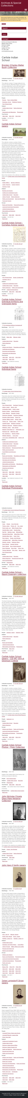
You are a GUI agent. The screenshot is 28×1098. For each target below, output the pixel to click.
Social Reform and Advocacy (9, 451)
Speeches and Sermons (7, 468)
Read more (4, 120)
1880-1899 (5, 116)
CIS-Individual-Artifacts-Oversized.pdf (13, 325)
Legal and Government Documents (10, 207)
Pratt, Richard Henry (7, 104)
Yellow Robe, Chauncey (17, 540)
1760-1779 (11, 967)
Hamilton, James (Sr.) (7, 938)
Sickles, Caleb (18, 419)
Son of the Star (14, 524)
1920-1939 (18, 116)
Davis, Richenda (6, 548)
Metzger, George (14, 934)
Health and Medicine (7, 1049)
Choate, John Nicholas (15, 538)
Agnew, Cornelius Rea (18, 277)
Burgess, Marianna (15, 182)
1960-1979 (11, 359)
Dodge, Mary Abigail (7, 936)
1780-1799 (18, 967)
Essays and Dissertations (8, 956)
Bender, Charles (6, 411)
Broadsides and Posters (19, 347)
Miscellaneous (19, 464)
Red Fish (4, 532)
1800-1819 (5, 969)
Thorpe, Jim (5, 421)
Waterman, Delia (14, 431)
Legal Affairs (20, 944)
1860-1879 (5, 215)
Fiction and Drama (21, 1063)
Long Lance (15, 435)
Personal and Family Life (17, 447)
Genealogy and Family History (9, 445)
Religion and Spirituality (7, 950)
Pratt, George (5, 538)
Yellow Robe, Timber (19, 534)
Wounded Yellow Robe (7, 534)
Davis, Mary (14, 548)
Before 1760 (5, 967)
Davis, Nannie (5, 546)
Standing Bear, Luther (7, 530)
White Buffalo (19, 532)
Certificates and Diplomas (8, 349)
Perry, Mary (15, 550)
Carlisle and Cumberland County (10, 192)
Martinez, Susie (11, 532)
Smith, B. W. (21, 437)
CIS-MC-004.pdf (19, 683)
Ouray (3, 524)
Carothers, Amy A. (6, 279)
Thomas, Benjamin (6, 550)
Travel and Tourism (6, 200)
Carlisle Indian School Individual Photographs (14, 510)
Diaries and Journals (7, 1061)
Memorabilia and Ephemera (8, 211)
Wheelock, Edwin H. (17, 425)
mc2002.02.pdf (18, 1005)
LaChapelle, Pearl (6, 540)
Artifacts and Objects (7, 347)
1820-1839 (11, 969)
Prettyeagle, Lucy (20, 429)
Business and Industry (7, 190)
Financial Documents (18, 205)
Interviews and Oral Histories (9, 460)
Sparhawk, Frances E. (18, 405)
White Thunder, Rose (17, 528)
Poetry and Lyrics (6, 962)
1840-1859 (18, 969)
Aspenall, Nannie (14, 544)
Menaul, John (22, 550)
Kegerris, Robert (15, 433)
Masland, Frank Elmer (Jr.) (8, 429)
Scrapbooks (14, 1071)
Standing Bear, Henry (7, 536)
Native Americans (18, 108)
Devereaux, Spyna (6, 102)
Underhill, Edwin (6, 423)
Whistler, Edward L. (6, 435)
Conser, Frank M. (16, 184)
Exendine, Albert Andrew (8, 417)
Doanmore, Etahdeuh (7, 415)
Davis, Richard (5, 544)
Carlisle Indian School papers (17, 790)
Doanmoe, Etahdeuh (18, 415)
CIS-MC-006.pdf (19, 596)
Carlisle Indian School (7, 108)
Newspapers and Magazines (9, 112)
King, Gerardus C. (6, 433)
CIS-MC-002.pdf (19, 137)
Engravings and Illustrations (8, 351)
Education (16, 194)
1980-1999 (5, 476)
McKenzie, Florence (16, 102)
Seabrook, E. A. (10, 719)
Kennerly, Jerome (6, 542)
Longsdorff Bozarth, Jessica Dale (10, 1035)
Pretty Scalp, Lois (6, 528)
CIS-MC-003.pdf (19, 78)
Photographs (20, 112)
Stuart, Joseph (16, 936)
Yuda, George (15, 427)
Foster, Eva (17, 417)
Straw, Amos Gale (6, 1037)
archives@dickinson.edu (7, 51)
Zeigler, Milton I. (6, 182)
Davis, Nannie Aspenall (15, 546)
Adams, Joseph (6, 407)
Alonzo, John (14, 407)
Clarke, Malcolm (6, 413)
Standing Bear (17, 530)
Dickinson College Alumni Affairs (9, 1045)
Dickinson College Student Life (9, 1047)
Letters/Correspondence (8, 209)
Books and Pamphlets (7, 205)
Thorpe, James (12, 421)
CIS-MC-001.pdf (18, 243)
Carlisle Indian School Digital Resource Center (14, 846)
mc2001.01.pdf (18, 888)
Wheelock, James (6, 427)
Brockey (4, 100)
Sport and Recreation (20, 198)
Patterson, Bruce (16, 542)
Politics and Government (8, 198)
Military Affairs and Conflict (17, 946)
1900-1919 (11, 116)
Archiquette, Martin (6, 409)
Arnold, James (16, 409)
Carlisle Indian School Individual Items (12, 391)
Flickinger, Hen (5, 431)
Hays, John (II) (5, 934)
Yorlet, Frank (16, 536)
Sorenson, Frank (6, 186)
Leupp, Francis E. (6, 184)
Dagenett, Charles (15, 413)
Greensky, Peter (19, 632)
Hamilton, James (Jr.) (18, 938)
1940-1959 (5, 359)
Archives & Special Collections (11, 4)
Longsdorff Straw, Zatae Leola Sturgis (11, 1033)
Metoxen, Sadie (17, 337)
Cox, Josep (20, 526)
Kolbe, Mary (9, 337)
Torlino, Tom (20, 421)
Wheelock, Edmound (7, 425)
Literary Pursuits (6, 196)
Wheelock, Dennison (16, 423)
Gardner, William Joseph (8, 419)
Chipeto (8, 524)
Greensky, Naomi (11, 632)
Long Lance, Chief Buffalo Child (9, 437)
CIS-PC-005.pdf (18, 821)
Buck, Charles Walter (12, 100)
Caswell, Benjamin (15, 411)
